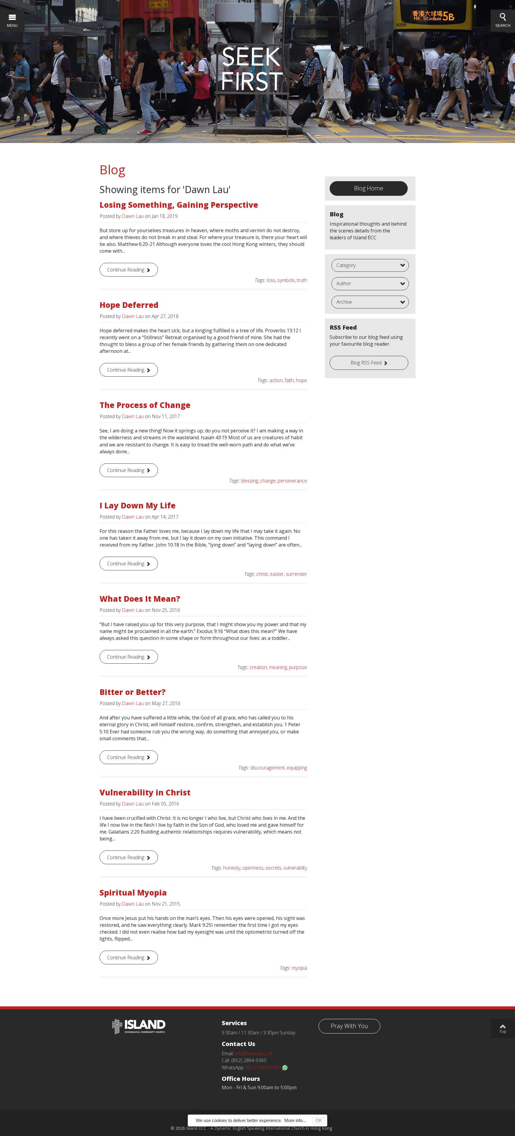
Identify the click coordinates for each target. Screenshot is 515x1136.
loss (271, 280)
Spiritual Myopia (133, 892)
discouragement (267, 767)
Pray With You (349, 1026)
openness (252, 868)
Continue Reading (125, 269)
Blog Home (368, 188)
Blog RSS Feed (365, 362)
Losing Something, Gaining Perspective (179, 204)
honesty (231, 868)
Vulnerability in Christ (145, 792)
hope (301, 380)
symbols (286, 280)
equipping (297, 767)
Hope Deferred (129, 304)
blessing (249, 480)
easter (277, 574)
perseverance (292, 480)
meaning (278, 667)
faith (289, 380)
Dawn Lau (133, 216)
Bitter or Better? (133, 692)
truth (302, 280)
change (268, 480)
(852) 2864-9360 (264, 1067)
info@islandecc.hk (254, 1053)
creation (258, 667)
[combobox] (370, 265)
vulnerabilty (295, 868)
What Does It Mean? (140, 598)
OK (318, 1120)
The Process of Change (145, 405)
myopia (299, 968)
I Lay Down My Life (138, 505)
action (276, 380)
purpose (298, 667)
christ (262, 574)
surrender (296, 574)
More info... (295, 1120)
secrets (273, 868)
